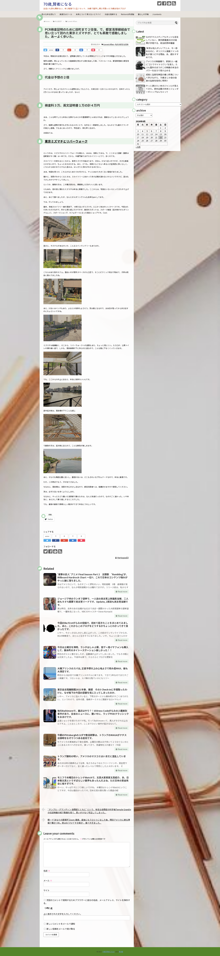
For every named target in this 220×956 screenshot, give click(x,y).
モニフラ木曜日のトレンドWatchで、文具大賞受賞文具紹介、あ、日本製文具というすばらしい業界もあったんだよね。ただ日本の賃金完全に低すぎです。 (93, 780)
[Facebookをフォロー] (164, 3)
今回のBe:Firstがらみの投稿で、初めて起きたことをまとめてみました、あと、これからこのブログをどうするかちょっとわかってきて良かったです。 (92, 626)
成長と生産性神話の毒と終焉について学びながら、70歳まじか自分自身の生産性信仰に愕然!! (162, 77)
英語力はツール (66, 14)
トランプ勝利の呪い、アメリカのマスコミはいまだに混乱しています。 (91, 758)
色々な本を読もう (49, 14)
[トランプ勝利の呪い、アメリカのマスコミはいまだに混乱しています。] (49, 761)
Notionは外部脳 (127, 14)
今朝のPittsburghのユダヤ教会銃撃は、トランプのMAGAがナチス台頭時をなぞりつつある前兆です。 (92, 736)
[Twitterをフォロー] (159, 3)
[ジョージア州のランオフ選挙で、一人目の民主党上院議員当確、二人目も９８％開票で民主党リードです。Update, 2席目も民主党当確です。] (49, 603)
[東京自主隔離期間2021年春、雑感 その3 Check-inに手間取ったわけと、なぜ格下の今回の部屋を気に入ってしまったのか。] (49, 694)
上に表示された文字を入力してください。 (62, 913)
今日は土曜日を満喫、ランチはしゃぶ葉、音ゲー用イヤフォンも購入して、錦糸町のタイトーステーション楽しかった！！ (92, 648)
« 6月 (138, 146)
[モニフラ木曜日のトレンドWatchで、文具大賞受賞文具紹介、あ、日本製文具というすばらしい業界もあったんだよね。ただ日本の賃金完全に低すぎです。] (49, 782)
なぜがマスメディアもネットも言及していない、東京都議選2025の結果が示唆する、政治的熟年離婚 (162, 39)
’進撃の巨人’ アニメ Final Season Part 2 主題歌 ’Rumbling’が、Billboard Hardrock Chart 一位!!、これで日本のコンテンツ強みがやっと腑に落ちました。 (92, 577)
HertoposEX (123, 557)
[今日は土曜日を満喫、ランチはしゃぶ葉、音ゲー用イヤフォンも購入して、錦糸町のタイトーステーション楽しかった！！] (49, 652)
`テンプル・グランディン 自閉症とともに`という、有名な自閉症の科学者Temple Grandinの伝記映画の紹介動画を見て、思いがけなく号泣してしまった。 (89, 811)
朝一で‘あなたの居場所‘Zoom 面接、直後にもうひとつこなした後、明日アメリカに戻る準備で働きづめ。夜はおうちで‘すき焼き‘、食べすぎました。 (89, 821)
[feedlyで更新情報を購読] (169, 3)
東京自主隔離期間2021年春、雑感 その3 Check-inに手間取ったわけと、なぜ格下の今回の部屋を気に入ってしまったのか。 (92, 691)
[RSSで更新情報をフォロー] (174, 3)
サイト (46, 890)
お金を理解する (111, 14)
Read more (122, 591)
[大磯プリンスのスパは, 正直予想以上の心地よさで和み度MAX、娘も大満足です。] (49, 673)
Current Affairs (108, 44)
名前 (46, 870)
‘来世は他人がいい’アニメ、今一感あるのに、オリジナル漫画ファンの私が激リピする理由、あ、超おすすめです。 (162, 53)
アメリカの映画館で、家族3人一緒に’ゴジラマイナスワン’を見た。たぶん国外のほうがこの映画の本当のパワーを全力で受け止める (162, 66)
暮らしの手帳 (143, 14)
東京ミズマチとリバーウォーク (66, 141)
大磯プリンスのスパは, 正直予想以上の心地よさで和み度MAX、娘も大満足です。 (92, 670)
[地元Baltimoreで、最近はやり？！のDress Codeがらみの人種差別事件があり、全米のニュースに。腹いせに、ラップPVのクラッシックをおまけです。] (49, 715)
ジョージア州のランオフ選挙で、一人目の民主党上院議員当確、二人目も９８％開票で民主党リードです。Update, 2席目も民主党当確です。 (92, 601)
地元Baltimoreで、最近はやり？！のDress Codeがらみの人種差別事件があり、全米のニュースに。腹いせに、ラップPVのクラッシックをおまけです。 (93, 714)
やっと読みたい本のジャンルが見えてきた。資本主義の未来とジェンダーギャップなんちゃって (162, 88)
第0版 (121, 951)
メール (47, 880)
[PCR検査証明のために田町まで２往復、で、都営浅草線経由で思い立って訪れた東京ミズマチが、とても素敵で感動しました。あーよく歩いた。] (81, 50)
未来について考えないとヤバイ (88, 14)
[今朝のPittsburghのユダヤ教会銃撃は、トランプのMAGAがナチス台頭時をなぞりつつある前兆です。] (49, 740)
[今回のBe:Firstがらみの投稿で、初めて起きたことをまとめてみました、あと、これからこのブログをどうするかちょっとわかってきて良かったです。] (49, 628)
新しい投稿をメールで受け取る (60, 928)
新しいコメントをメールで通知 (60, 923)
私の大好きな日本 (121, 44)
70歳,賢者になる (57, 4)
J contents (156, 14)
